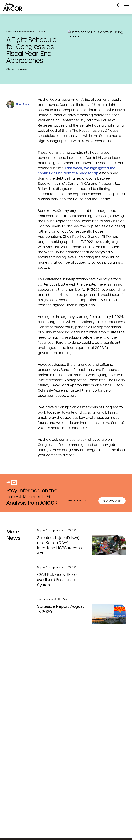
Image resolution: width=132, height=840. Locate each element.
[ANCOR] (62, 7)
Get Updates (112, 500)
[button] (119, 5)
